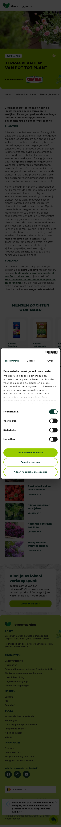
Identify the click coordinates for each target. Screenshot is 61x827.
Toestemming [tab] (11, 360)
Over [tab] (50, 360)
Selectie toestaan (30, 462)
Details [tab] (31, 360)
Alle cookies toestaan (30, 452)
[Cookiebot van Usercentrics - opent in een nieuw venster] (45, 352)
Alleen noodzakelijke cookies (30, 471)
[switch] (53, 421)
